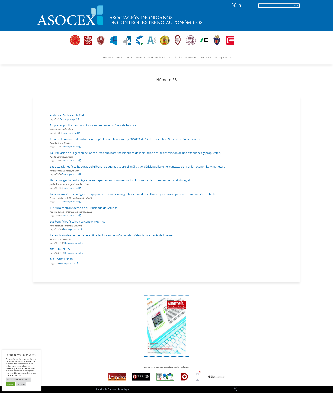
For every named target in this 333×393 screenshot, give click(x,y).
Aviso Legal (123, 389)
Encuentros (191, 58)
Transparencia (223, 58)
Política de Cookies (106, 389)
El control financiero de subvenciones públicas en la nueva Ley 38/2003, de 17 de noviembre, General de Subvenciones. (125, 139)
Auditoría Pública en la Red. (67, 115)
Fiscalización (123, 58)
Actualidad (174, 58)
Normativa (206, 58)
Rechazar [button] (21, 384)
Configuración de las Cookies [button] (18, 379)
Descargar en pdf (68, 119)
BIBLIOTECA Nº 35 (61, 259)
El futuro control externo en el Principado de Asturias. (84, 208)
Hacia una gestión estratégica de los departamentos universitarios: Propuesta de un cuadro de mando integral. (120, 180)
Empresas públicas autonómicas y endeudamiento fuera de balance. (93, 125)
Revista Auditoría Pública (149, 58)
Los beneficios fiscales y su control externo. (77, 221)
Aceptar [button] (10, 384)
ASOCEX (106, 58)
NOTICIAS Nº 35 (60, 249)
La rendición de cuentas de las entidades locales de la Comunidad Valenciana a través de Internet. (112, 235)
